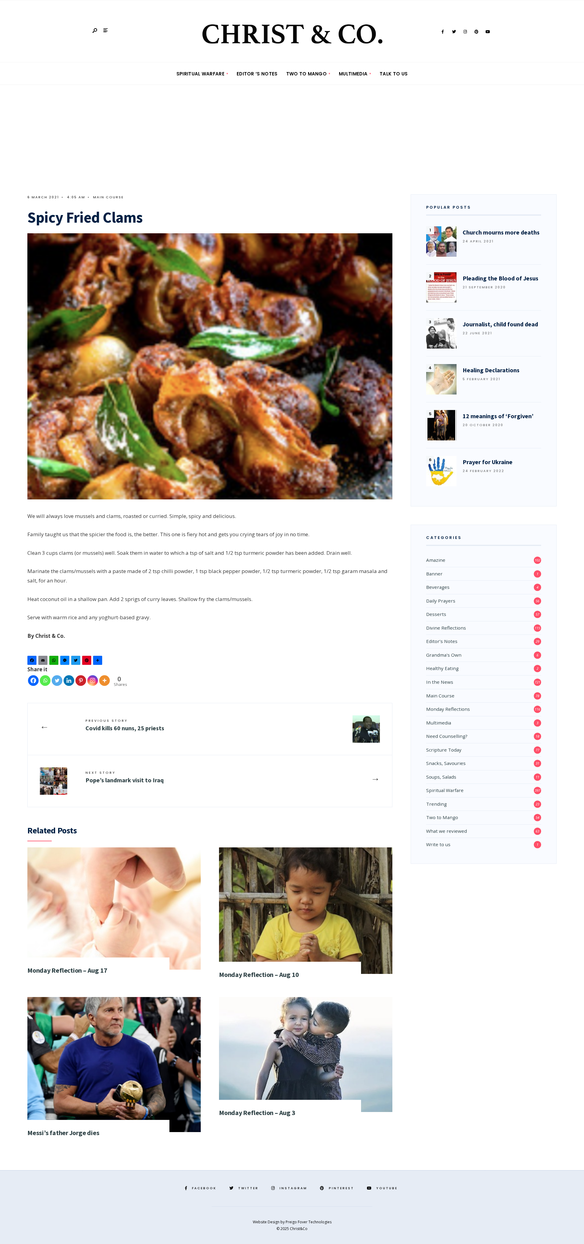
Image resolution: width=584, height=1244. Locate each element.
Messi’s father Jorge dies (63, 1132)
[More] (104, 680)
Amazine (435, 560)
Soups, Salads (441, 777)
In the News (439, 682)
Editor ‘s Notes (257, 74)
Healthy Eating (442, 668)
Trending (436, 804)
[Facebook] (442, 32)
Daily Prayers (440, 601)
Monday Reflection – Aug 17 (67, 970)
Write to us (438, 844)
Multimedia (353, 74)
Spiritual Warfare (200, 74)
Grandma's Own (443, 655)
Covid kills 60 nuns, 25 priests (124, 725)
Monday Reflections (448, 709)
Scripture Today (443, 750)
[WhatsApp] (54, 662)
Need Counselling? (447, 736)
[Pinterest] (476, 32)
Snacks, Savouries (446, 763)
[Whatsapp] (45, 680)
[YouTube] (487, 32)
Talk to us (394, 74)
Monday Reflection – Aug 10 (259, 974)
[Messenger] (65, 662)
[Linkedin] (69, 680)
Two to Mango (306, 74)
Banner (434, 574)
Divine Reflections (446, 628)
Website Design (266, 1222)
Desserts (436, 614)
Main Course (108, 197)
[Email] (43, 662)
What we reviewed (446, 831)
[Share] (98, 662)
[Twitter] (454, 32)
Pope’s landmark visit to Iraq (124, 777)
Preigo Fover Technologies (309, 1222)
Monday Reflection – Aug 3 (257, 1112)
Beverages (438, 587)
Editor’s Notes (441, 641)
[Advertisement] (291, 130)
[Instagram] (465, 32)
